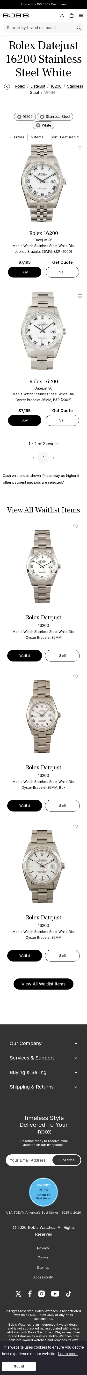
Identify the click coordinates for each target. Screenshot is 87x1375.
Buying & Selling (28, 1072)
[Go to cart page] (71, 15)
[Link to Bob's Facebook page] (30, 1294)
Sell (62, 272)
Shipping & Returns (32, 1087)
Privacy (43, 1248)
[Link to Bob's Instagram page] (41, 1294)
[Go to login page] (62, 15)
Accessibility (43, 1277)
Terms (43, 1258)
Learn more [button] (68, 1354)
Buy (25, 272)
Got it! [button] (19, 1366)
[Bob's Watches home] (16, 15)
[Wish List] (76, 526)
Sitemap (43, 1267)
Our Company (26, 1043)
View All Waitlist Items (43, 983)
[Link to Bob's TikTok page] (68, 1294)
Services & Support (32, 1058)
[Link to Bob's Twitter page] (18, 1294)
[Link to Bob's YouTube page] (55, 1294)
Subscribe (66, 1160)
